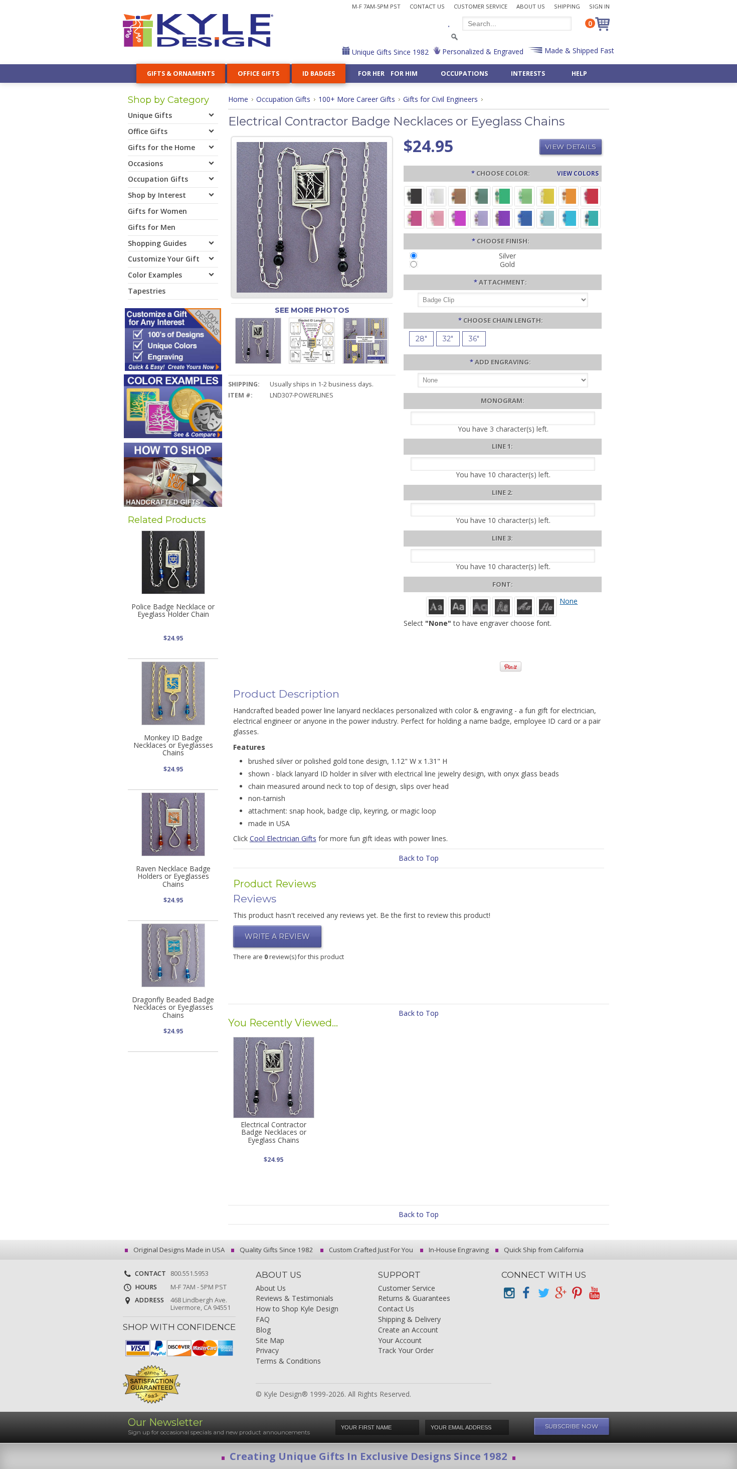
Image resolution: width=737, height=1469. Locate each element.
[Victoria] (546, 606)
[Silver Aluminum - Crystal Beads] (436, 195)
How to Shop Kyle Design (297, 1309)
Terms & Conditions (288, 1361)
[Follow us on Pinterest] (577, 1293)
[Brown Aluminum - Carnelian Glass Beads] (458, 195)
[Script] (524, 606)
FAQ (263, 1319)
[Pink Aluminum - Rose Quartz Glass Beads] (436, 217)
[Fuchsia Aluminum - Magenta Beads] (458, 217)
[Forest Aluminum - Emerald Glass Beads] (480, 195)
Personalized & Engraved (481, 51)
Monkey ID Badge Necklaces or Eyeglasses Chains (173, 745)
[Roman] (436, 606)
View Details (570, 147)
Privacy (267, 1351)
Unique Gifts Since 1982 (389, 52)
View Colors (578, 173)
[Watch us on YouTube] (594, 1293)
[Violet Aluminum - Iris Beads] (502, 217)
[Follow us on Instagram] (508, 1293)
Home (238, 99)
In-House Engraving (458, 1249)
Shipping (567, 6)
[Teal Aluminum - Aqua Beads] (591, 217)
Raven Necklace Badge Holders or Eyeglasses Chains (173, 876)
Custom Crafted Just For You (370, 1249)
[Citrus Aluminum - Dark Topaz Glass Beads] (569, 195)
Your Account (400, 1341)
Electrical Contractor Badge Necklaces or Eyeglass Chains (273, 1132)
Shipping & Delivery (409, 1319)
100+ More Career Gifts (356, 99)
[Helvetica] (458, 606)
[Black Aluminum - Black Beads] (414, 195)
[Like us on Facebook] (525, 1293)
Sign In (599, 6)
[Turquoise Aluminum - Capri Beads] (569, 217)
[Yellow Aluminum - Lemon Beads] (546, 195)
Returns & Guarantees (414, 1298)
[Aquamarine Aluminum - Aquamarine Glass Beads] (546, 217)
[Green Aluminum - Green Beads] (502, 195)
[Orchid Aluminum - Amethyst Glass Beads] (480, 217)
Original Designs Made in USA (178, 1249)
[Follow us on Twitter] (542, 1293)
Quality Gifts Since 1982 (275, 1249)
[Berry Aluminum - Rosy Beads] (414, 217)
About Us (530, 6)
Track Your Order (406, 1351)
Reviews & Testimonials (294, 1298)
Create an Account (408, 1330)
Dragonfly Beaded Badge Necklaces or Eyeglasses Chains (173, 1007)
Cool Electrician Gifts (283, 838)
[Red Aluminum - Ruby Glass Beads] (591, 195)
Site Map (270, 1341)
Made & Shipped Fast (578, 50)
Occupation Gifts (283, 99)
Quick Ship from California (543, 1249)
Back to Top (419, 858)
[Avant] (480, 606)
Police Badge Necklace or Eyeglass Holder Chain (173, 610)
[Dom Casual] (502, 606)
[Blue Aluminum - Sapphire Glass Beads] (524, 217)
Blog (263, 1330)
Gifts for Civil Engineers (440, 99)
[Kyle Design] (198, 30)
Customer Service (480, 6)
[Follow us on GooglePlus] (560, 1293)
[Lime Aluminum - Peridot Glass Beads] (524, 195)
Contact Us (427, 6)
